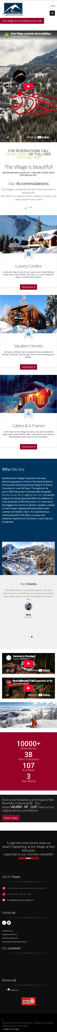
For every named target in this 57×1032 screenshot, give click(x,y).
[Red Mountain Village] (12, 9)
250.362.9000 (15, 154)
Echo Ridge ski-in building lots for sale (22, 20)
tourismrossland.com (10, 938)
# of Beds (28, 770)
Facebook (4, 923)
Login (52, 6)
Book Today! (10, 817)
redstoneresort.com (9, 934)
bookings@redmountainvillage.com (20, 900)
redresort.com (7, 931)
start (14, 725)
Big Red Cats (35, 495)
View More (27, 287)
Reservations (28, 748)
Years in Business (28, 759)
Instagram (9, 923)
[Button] (52, 13)
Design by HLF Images (11, 1029)
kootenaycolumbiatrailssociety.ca (14, 942)
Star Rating (28, 781)
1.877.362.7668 (28, 157)
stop (42, 725)
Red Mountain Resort (13, 495)
